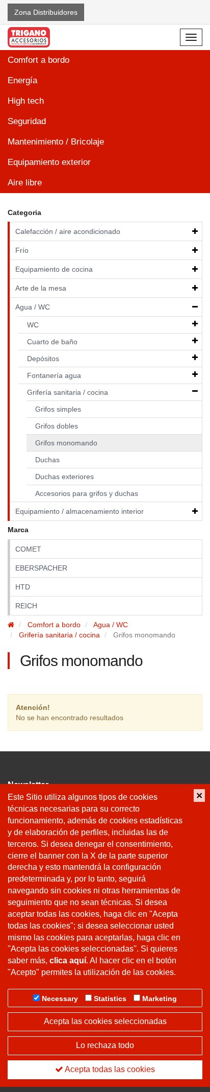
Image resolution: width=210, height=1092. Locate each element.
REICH (26, 606)
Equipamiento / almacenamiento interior (79, 511)
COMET (28, 549)
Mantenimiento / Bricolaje (56, 142)
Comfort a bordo (38, 60)
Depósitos (43, 358)
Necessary (60, 998)
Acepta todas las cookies (109, 1069)
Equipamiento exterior (49, 162)
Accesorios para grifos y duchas (86, 493)
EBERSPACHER (41, 568)
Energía (22, 80)
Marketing (159, 998)
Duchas (47, 460)
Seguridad (27, 121)
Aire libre (25, 182)
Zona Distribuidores (45, 12)
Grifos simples (58, 409)
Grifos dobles (56, 426)
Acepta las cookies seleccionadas (105, 1021)
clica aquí (67, 960)
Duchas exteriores (64, 476)
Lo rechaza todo (105, 1045)
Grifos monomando (66, 443)
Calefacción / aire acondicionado (67, 231)
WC (33, 325)
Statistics (110, 998)
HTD (22, 587)
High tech (26, 101)
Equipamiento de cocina (54, 269)
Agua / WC (32, 307)
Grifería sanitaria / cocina (67, 392)
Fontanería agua (54, 375)
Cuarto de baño (52, 342)
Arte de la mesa (40, 288)
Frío (22, 250)
